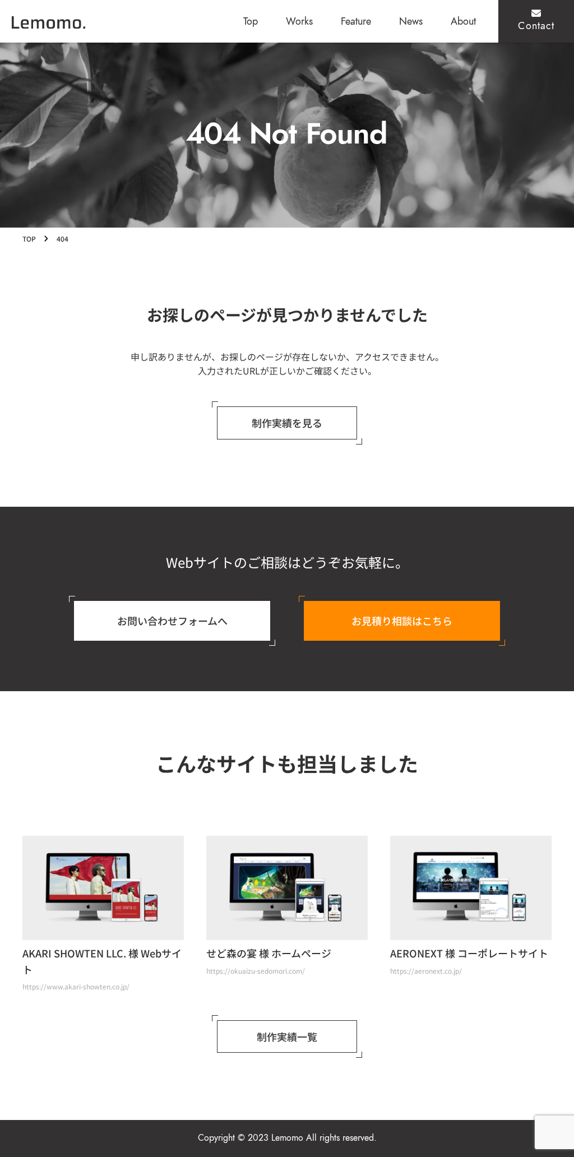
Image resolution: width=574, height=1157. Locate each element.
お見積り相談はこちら (401, 620)
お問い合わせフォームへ (172, 620)
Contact (536, 25)
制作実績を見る (287, 422)
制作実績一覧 (287, 1036)
